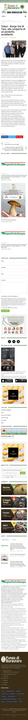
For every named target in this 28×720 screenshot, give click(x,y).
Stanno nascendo (11, 696)
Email (2, 273)
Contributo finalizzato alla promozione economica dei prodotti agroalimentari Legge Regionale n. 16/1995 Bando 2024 (14, 246)
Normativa (18, 691)
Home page (3, 20)
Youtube (5, 684)
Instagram (5, 682)
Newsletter (4, 696)
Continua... (10, 179)
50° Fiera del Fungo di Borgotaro (8, 220)
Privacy (24, 714)
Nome (2, 261)
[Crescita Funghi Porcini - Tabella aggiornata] (14, 431)
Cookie (14, 716)
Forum (20, 699)
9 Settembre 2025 (4, 221)
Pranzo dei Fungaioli (6, 415)
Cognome (3, 267)
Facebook (5, 136)
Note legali (20, 714)
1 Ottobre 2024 (3, 249)
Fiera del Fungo (4, 417)
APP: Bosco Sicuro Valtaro (12, 701)
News (2, 422)
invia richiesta (5, 310)
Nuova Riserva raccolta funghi (12, 144)
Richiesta (3, 280)
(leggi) (8, 477)
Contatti (20, 701)
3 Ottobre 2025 (3, 179)
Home (3, 691)
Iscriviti (22, 473)
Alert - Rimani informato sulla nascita (9, 699)
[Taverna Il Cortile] (14, 395)
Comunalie (3, 420)
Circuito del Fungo (20, 693)
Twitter (13, 136)
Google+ (20, 136)
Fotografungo (12, 693)
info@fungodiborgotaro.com (10, 674)
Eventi (2, 412)
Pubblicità (12, 714)
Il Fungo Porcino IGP (10, 691)
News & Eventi (9, 20)
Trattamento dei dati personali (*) (9, 296)
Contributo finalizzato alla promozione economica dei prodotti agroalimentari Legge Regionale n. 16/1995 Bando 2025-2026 (12, 149)
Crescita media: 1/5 (7, 436)
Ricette (3, 701)
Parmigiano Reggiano (6, 410)
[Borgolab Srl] (14, 12)
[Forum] (14, 325)
